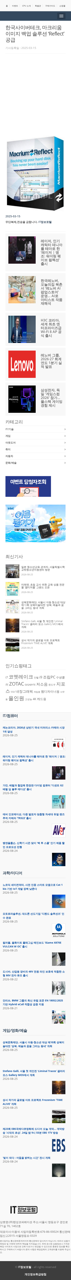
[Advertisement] (35, 93)
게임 (8, 436)
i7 (6, 677)
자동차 (9, 456)
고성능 (28, 699)
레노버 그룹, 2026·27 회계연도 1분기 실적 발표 (51, 361)
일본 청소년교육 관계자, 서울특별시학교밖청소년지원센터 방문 (43, 568)
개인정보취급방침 (35, 1274)
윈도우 (52, 684)
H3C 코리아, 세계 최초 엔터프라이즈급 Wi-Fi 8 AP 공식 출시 (51, 328)
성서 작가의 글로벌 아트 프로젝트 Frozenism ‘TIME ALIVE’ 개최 (40, 641)
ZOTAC (16, 683)
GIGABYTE (30, 684)
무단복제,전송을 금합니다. (21, 222)
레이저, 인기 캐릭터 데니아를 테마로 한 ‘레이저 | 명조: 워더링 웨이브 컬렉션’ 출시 (51, 252)
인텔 (36, 677)
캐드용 (41, 699)
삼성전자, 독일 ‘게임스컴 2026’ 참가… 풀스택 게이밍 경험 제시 (51, 398)
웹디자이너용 (50, 691)
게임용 (37, 691)
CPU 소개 (26, 5)
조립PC (49, 677)
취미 (8, 449)
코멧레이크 (21, 676)
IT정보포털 (24, 1267)
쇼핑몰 (62, 5)
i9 (40, 677)
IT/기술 (9, 429)
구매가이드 (50, 5)
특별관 (38, 5)
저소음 (42, 684)
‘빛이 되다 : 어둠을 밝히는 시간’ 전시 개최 (26, 1157)
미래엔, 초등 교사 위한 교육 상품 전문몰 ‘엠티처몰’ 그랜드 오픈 (42, 586)
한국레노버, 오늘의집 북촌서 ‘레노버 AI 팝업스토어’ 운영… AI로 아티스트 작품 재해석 (51, 292)
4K (34, 699)
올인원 (16, 698)
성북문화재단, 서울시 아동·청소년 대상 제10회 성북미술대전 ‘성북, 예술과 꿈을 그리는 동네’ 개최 (43, 605)
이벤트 (15, 5)
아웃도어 (10, 442)
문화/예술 (11, 462)
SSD (13, 691)
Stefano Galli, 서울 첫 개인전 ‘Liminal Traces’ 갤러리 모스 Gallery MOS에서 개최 (42, 623)
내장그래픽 (24, 691)
